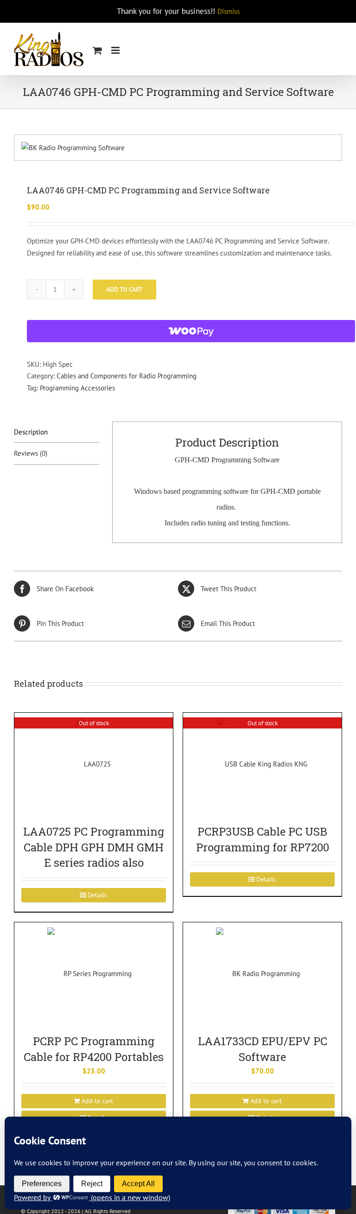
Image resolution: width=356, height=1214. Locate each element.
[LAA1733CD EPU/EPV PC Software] (262, 973)
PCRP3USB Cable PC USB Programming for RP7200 (262, 839)
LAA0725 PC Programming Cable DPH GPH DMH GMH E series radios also (93, 847)
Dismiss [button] (228, 11)
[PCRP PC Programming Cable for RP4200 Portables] (93, 973)
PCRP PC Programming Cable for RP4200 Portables (94, 1049)
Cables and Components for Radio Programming (127, 375)
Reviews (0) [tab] (30, 453)
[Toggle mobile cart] (97, 50)
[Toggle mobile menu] (116, 50)
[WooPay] (191, 331)
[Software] (178, 147)
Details (97, 895)
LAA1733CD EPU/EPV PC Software (262, 1049)
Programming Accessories (77, 387)
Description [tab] (31, 432)
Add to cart (124, 289)
